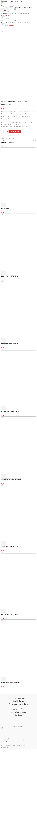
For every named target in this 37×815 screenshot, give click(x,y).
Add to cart (15, 131)
